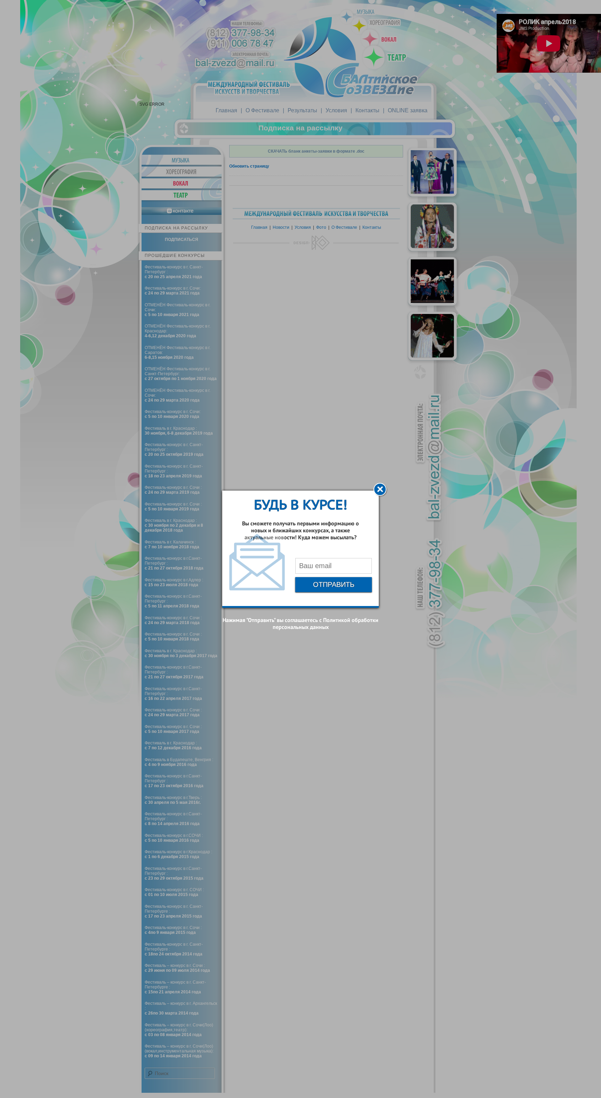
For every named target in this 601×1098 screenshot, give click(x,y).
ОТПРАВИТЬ (333, 584)
